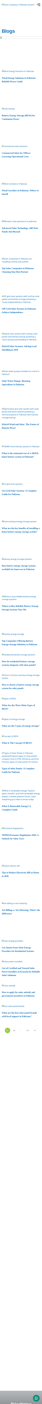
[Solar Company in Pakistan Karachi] (18, 4)
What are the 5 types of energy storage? (20, 726)
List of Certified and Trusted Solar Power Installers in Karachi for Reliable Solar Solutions (21, 971)
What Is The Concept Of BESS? (17, 743)
